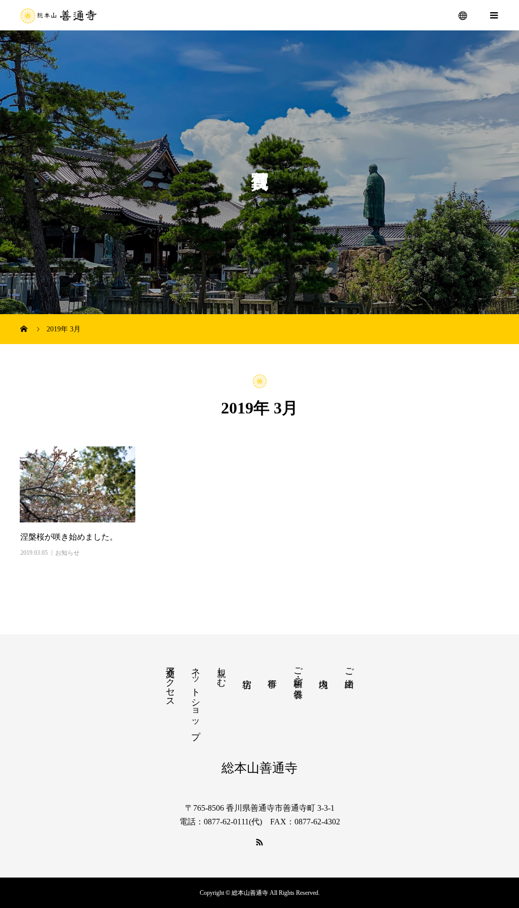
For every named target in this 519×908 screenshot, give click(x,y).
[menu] (463, 15)
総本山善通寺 (259, 768)
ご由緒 (349, 667)
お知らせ (67, 552)
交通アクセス (170, 682)
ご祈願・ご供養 (298, 672)
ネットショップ (196, 698)
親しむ (221, 671)
